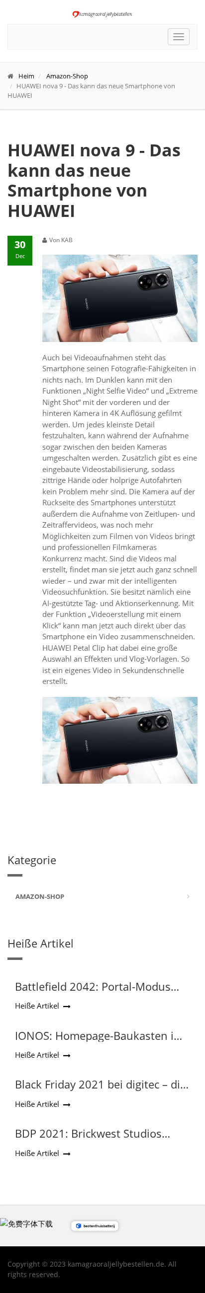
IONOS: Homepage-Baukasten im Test (99, 1042)
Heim (26, 75)
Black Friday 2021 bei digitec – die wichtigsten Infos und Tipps (100, 1090)
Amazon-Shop (67, 75)
